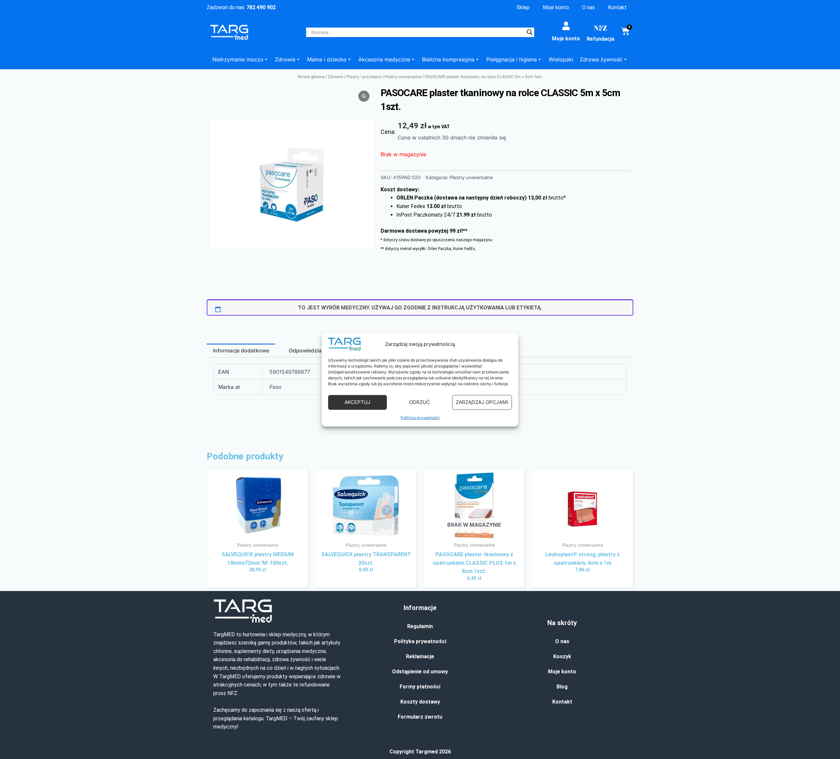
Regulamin (420, 626)
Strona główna (311, 76)
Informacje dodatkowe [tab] (241, 350)
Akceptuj (357, 402)
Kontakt (617, 7)
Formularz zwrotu (420, 717)
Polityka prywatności (420, 417)
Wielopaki (561, 59)
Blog (562, 687)
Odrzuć (419, 402)
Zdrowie (285, 59)
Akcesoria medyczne (384, 59)
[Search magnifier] (529, 32)
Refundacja (600, 39)
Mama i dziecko (326, 59)
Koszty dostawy (420, 702)
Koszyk (562, 656)
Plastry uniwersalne (403, 76)
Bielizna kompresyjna (448, 59)
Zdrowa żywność (601, 59)
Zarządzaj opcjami (482, 402)
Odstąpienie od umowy (420, 671)
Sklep (523, 7)
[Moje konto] (566, 26)
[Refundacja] (600, 28)
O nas (588, 7)
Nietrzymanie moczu (237, 59)
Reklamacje (420, 656)
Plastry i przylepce (363, 76)
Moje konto (556, 7)
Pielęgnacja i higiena (511, 59)
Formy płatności (420, 687)
